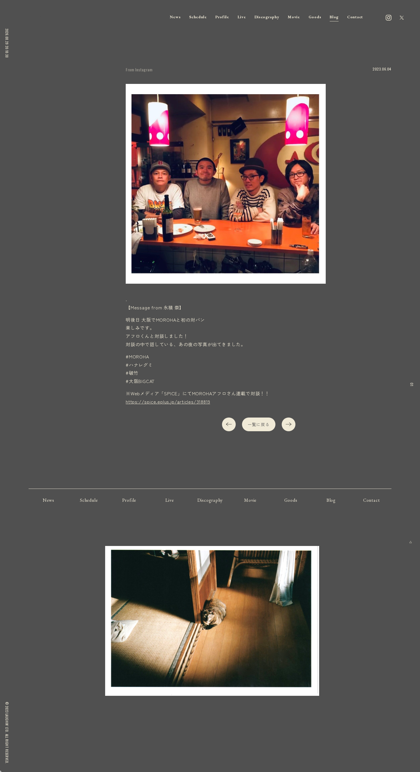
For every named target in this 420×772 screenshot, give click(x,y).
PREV (229, 424)
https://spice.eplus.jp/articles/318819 (168, 401)
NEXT (288, 424)
